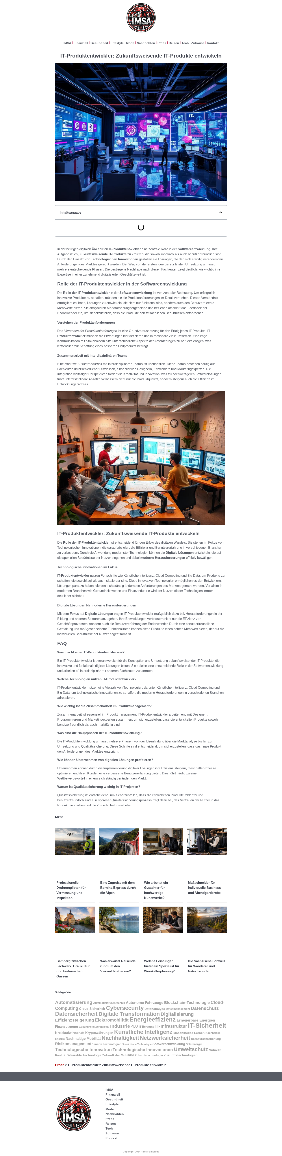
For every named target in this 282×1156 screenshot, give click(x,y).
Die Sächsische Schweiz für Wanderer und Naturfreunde (206, 966)
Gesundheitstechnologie (94, 1026)
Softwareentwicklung (168, 1044)
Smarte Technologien (106, 1044)
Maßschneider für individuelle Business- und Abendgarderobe (205, 888)
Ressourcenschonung (206, 1038)
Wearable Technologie (84, 1055)
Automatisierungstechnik (109, 1002)
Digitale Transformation (129, 1014)
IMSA (67, 43)
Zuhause (197, 43)
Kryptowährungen (99, 1033)
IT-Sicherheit (207, 1025)
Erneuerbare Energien (196, 1020)
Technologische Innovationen (143, 1049)
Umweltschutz (191, 1049)
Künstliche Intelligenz (143, 1032)
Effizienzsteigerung (74, 1020)
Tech (185, 43)
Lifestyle (117, 43)
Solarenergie (194, 1044)
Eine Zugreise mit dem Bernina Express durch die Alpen (118, 888)
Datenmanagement (178, 1008)
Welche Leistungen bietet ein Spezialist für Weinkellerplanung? (161, 966)
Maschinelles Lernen (189, 1033)
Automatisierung (73, 1002)
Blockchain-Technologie (187, 1002)
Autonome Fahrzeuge (144, 1003)
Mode (130, 43)
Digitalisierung (177, 1014)
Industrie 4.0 (124, 1026)
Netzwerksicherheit (165, 1038)
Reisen (174, 43)
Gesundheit (99, 43)
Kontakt (213, 43)
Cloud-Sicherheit (92, 1009)
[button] (220, 212)
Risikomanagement (73, 1044)
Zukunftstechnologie (149, 1055)
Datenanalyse (155, 1009)
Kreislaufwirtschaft (69, 1033)
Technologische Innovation (83, 1049)
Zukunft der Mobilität (118, 1055)
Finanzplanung (66, 1026)
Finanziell (81, 43)
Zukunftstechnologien (180, 1055)
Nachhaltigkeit (120, 1038)
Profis (162, 43)
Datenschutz (205, 1008)
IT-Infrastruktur (171, 1026)
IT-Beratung (146, 1026)
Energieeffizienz (153, 1019)
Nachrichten (146, 43)
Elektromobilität (112, 1020)
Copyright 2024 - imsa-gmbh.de (141, 1151)
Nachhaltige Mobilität (83, 1038)
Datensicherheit (76, 1014)
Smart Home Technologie (137, 1044)
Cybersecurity (125, 1008)
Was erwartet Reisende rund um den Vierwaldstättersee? (117, 966)
